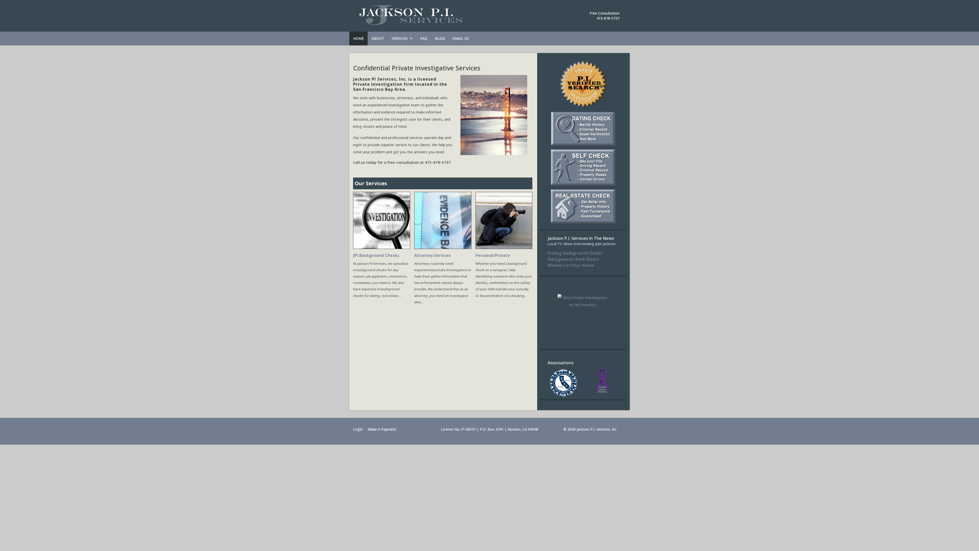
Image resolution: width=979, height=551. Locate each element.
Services (400, 38)
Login (358, 429)
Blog (440, 38)
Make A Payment (382, 429)
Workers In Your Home (571, 265)
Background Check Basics (573, 259)
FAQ (423, 38)
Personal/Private (492, 255)
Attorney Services (432, 255)
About (377, 38)
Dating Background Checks (575, 253)
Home (358, 38)
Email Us (461, 38)
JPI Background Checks (376, 255)
